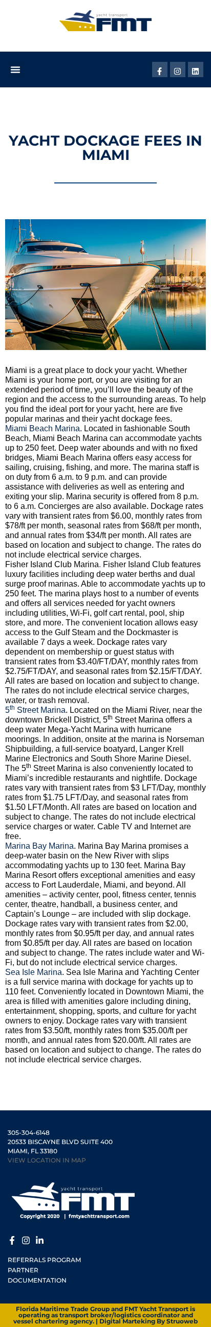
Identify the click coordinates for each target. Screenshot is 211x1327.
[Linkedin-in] (39, 1239)
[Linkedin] (195, 69)
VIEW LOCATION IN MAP (47, 1160)
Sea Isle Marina (33, 972)
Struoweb (182, 1321)
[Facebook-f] (159, 69)
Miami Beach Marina (42, 428)
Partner (23, 1270)
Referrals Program (44, 1260)
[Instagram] (177, 69)
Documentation (37, 1280)
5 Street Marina (35, 710)
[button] (15, 69)
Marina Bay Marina (39, 846)
